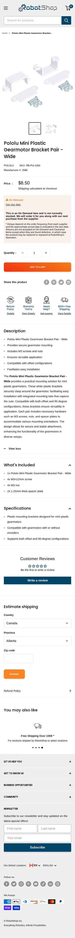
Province (9, 632)
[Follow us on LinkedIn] (50, 884)
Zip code (9, 650)
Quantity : (10, 252)
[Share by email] (68, 282)
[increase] (46, 253)
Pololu (9, 165)
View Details (28, 313)
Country (9, 614)
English (48, 865)
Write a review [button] (38, 580)
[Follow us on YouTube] (35, 884)
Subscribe (37, 847)
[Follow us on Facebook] (6, 884)
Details (10, 313)
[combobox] (33, 20)
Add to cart (37, 267)
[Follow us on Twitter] (14, 884)
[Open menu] (6, 8)
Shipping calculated (30, 188)
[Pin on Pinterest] (54, 282)
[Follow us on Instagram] (21, 884)
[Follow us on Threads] (57, 884)
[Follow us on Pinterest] (28, 884)
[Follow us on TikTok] (43, 884)
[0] (68, 8)
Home (5, 33)
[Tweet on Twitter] (61, 282)
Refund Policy (12, 690)
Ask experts (46, 313)
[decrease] (22, 253)
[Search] (66, 20)
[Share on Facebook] (46, 282)
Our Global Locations (15, 865)
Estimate (14, 674)
